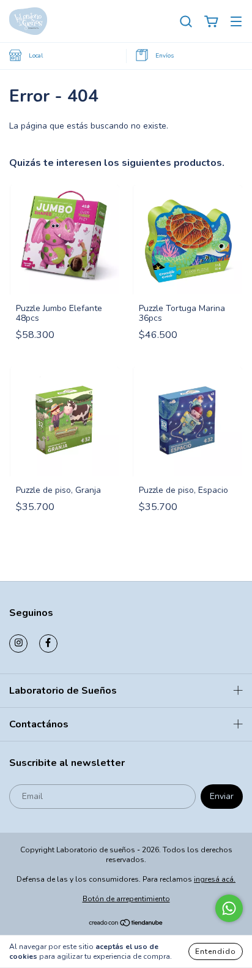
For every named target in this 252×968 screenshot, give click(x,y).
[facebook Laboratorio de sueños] (48, 643)
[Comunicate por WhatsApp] (229, 908)
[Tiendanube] (126, 924)
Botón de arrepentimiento (126, 899)
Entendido (215, 951)
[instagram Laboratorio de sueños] (18, 643)
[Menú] (236, 22)
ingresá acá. (214, 879)
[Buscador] (186, 22)
